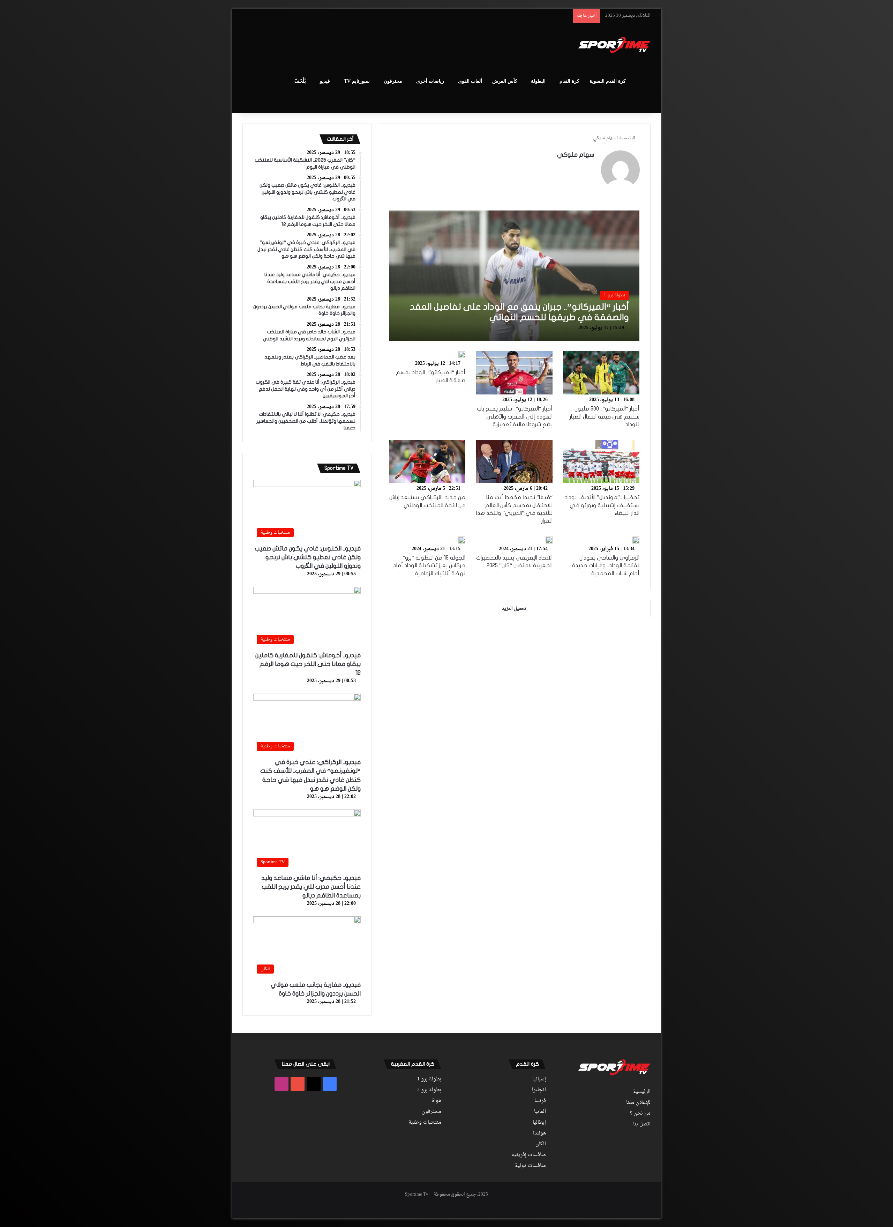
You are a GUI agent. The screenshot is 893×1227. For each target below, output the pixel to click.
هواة (436, 1101)
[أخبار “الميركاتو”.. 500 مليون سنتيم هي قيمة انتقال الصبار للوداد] (601, 372)
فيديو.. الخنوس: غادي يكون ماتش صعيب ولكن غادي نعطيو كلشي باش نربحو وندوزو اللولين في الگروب (308, 557)
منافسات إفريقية (528, 1155)
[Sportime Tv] (614, 45)
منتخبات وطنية (424, 1122)
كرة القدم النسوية (608, 81)
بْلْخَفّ (300, 81)
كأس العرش (504, 81)
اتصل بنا (642, 1124)
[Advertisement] (377, 45)
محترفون (393, 81)
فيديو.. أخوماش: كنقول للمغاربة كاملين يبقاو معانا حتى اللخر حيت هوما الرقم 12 (308, 664)
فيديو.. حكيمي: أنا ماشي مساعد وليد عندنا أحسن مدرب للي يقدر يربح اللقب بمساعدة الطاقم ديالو (311, 887)
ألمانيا (540, 1111)
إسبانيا (539, 1079)
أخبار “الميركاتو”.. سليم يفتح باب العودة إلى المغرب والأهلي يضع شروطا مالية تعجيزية (515, 416)
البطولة (538, 81)
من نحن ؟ (640, 1113)
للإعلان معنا (638, 1102)
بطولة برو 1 (429, 1079)
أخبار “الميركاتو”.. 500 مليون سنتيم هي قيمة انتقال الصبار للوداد (604, 416)
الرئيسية (627, 138)
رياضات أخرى (430, 81)
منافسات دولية (530, 1165)
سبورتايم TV (357, 81)
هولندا (539, 1133)
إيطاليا (539, 1122)
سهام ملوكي (575, 154)
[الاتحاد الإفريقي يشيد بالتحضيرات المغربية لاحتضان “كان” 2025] (549, 540)
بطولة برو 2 (429, 1090)
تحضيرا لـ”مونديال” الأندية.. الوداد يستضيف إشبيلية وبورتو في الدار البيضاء (602, 505)
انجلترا (539, 1090)
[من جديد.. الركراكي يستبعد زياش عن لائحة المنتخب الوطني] (427, 461)
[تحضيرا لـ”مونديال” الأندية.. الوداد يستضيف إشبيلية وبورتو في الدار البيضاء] (601, 461)
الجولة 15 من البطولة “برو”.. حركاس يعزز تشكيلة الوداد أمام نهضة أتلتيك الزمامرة (428, 565)
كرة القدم (569, 81)
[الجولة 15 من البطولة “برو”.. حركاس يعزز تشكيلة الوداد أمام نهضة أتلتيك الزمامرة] (461, 540)
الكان (540, 1144)
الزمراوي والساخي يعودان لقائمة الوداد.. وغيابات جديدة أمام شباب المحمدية (605, 565)
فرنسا (540, 1101)
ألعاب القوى (470, 81)
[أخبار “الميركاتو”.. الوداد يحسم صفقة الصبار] (461, 354)
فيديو (325, 81)
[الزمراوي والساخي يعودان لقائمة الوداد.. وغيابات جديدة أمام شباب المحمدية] (635, 540)
